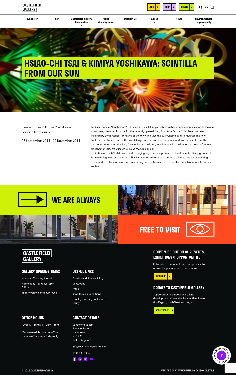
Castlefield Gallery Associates (81, 20)
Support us (130, 18)
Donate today (162, 310)
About (154, 18)
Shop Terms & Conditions (87, 294)
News (179, 18)
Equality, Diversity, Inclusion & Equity (89, 301)
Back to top (221, 355)
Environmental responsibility (203, 20)
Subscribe (161, 276)
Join (151, 7)
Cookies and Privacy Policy (88, 278)
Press (76, 289)
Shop (167, 7)
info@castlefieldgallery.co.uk (89, 346)
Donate (184, 7)
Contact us (79, 283)
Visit (57, 18)
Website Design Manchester (176, 370)
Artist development (106, 20)
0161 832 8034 (81, 353)
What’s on (32, 18)
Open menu (81, 26)
